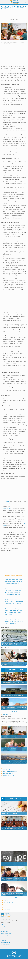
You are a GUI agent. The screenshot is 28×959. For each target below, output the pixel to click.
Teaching (6, 907)
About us (3, 927)
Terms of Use (10, 957)
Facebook (15, 952)
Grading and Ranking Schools (10, 771)
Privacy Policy (17, 957)
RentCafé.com (6, 531)
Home (2, 924)
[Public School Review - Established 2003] (14, 2)
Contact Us (3, 940)
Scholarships (7, 909)
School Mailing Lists (5, 945)
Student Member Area (6, 933)
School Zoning (6, 770)
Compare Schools (5, 938)
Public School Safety (8, 773)
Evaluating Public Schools (10, 903)
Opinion (6, 901)
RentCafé (10, 540)
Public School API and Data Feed (8, 947)
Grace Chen (14, 21)
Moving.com (6, 501)
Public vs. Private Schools (8, 775)
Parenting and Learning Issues (11, 905)
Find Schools (4, 929)
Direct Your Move (7, 509)
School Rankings (4, 931)
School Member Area (5, 942)
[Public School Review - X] (13, 952)
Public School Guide (5, 936)
